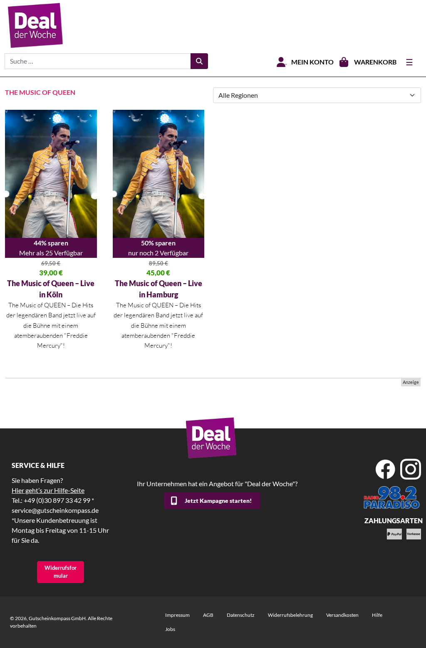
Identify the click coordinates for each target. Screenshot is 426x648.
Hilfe (377, 615)
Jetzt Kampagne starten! (218, 500)
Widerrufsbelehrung (290, 615)
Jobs (170, 629)
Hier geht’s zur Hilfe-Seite (48, 490)
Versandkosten (342, 615)
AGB (208, 615)
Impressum (177, 615)
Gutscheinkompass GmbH (57, 618)
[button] (18, 629)
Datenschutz (241, 615)
